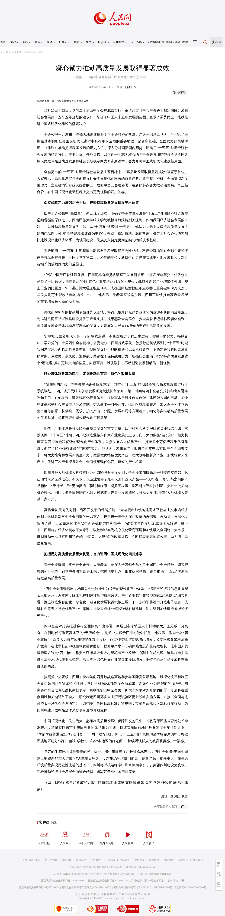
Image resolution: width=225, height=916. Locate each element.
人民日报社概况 (31, 860)
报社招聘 (66, 860)
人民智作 (148, 843)
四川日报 (130, 87)
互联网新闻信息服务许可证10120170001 (62, 880)
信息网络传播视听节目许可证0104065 (39, 887)
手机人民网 (86, 843)
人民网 (4, 52)
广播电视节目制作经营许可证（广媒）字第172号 (157, 880)
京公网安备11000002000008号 (190, 887)
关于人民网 (50, 860)
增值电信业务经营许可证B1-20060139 (107, 880)
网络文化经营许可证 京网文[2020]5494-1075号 (87, 887)
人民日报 (44, 843)
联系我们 (198, 860)
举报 (185, 42)
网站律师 (168, 860)
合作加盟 (110, 860)
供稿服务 (125, 860)
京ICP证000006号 (163, 887)
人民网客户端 (155, 42)
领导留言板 (107, 843)
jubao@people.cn (147, 867)
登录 (219, 42)
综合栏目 (30, 52)
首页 (3, 42)
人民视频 (127, 843)
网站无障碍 (173, 42)
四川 (41, 52)
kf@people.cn (81, 873)
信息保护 (183, 860)
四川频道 (17, 52)
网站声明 (154, 860)
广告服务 (96, 860)
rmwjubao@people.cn (160, 873)
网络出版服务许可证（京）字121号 (133, 887)
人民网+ (65, 843)
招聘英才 (81, 860)
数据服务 (139, 860)
